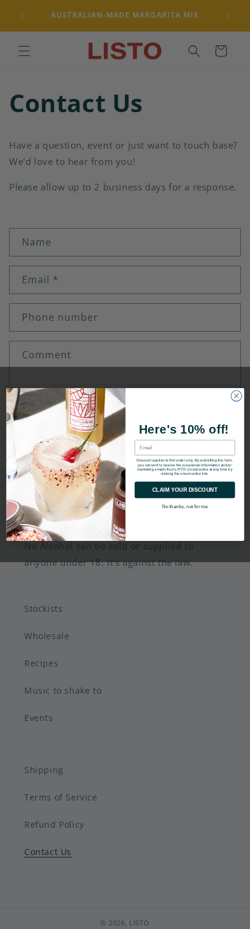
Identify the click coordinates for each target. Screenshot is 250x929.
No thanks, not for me (184, 506)
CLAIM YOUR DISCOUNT (184, 490)
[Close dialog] (236, 396)
